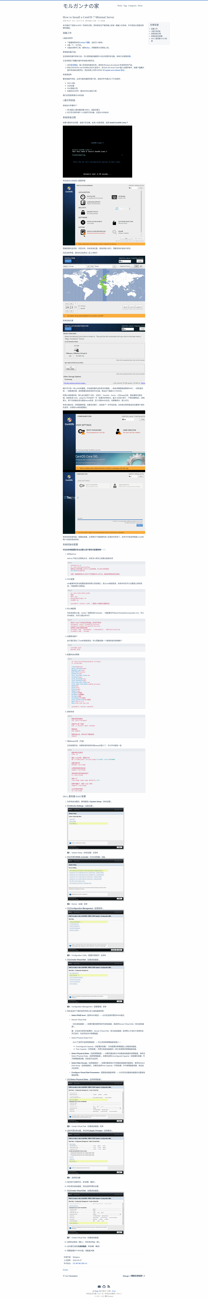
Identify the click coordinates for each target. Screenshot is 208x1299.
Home (120, 6)
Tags (125, 6)
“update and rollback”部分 (114, 70)
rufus (88, 47)
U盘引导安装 (155, 31)
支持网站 (74, 65)
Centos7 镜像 (84, 42)
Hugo (97, 1291)
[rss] (108, 1286)
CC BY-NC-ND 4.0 (80, 1263)
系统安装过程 (156, 34)
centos (66, 1270)
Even (114, 1291)
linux (74, 21)
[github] (104, 1286)
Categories (132, 6)
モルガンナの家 (81, 6)
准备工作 (154, 29)
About (140, 6)
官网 (128, 56)
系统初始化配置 (156, 36)
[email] (99, 1286)
